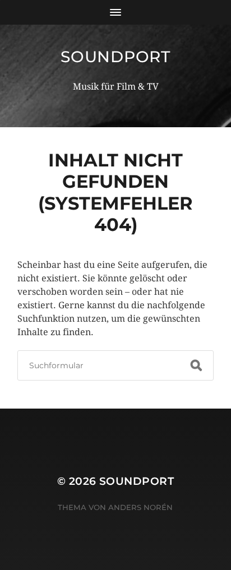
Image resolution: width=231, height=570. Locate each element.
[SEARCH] (196, 365)
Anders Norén (140, 507)
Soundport (115, 56)
